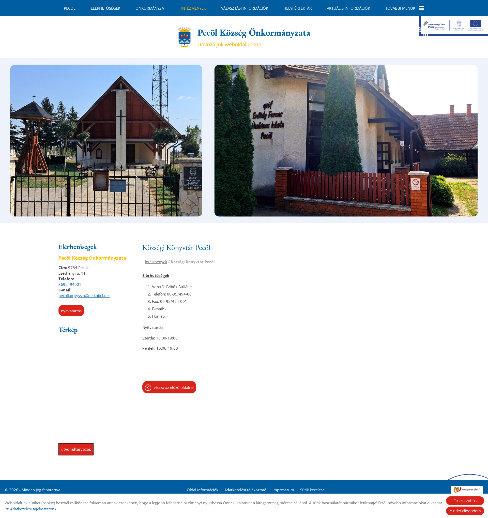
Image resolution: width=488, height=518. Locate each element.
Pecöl (69, 8)
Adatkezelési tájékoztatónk (33, 508)
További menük (400, 8)
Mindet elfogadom (465, 510)
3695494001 (69, 284)
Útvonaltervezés (76, 449)
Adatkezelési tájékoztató (245, 489)
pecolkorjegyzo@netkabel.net (84, 295)
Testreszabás (465, 500)
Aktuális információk (348, 8)
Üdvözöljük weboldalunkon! (253, 37)
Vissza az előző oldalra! (174, 387)
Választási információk (244, 8)
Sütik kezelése (312, 489)
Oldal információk (202, 489)
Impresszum (283, 489)
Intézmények (193, 8)
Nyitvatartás (71, 310)
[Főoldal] (184, 37)
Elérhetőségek (105, 8)
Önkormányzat (150, 8)
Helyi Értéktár (297, 8)
